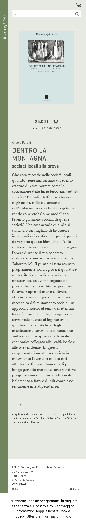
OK (68, 516)
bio (18, 405)
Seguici (75, 489)
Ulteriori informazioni (44, 516)
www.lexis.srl (19, 483)
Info (15, 489)
